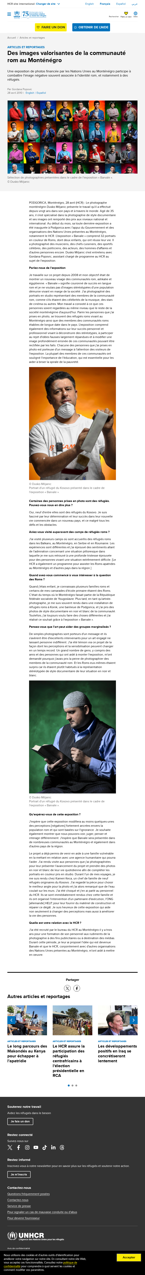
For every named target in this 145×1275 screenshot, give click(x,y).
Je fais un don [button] (20, 1121)
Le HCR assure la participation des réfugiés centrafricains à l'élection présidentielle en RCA (69, 1061)
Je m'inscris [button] (19, 1174)
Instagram (27, 1147)
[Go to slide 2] (73, 1086)
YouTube (35, 1147)
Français (105, 4)
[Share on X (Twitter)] (67, 988)
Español (121, 4)
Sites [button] (135, 16)
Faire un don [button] (126, 16)
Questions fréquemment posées (28, 1194)
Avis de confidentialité (18, 1248)
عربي (135, 4)
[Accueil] (26, 14)
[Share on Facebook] (76, 988)
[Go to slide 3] (77, 1086)
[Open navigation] (9, 14)
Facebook (18, 1147)
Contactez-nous (17, 1200)
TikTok (44, 1147)
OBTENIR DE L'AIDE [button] (93, 27)
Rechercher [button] (114, 16)
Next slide (134, 1020)
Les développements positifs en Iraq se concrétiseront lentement (117, 1053)
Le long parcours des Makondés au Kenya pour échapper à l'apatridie (27, 1053)
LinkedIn (53, 1147)
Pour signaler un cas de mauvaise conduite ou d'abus (42, 1212)
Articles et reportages (32, 37)
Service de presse (19, 1206)
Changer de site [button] (46, 4)
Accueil (11, 37)
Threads (61, 1147)
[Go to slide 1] (70, 1086)
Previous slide (11, 1020)
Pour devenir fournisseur (23, 1218)
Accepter (129, 1257)
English (89, 4)
